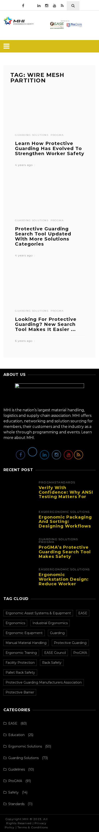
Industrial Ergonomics (50, 623)
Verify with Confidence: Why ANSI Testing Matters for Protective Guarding (66, 494)
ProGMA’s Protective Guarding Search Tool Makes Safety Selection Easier (65, 554)
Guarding (57, 633)
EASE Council (55, 653)
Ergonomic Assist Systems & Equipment (38, 613)
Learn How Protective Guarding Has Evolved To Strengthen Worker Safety (49, 148)
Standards (64, 482)
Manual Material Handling (26, 643)
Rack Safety (51, 663)
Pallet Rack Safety (20, 672)
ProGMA (57, 135)
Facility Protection (20, 663)
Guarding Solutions (31, 135)
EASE (43, 511)
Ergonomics (15, 623)
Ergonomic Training (21, 653)
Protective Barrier (20, 692)
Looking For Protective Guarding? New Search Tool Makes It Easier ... (45, 324)
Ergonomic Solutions (68, 511)
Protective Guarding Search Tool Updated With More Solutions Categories (43, 236)
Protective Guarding (70, 643)
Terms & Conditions (32, 827)
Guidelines (16, 769)
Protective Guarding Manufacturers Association (44, 682)
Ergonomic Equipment (24, 633)
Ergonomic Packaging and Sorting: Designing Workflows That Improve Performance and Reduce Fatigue (65, 528)
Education (16, 735)
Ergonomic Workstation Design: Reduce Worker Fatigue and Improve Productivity (64, 583)
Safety (13, 792)
